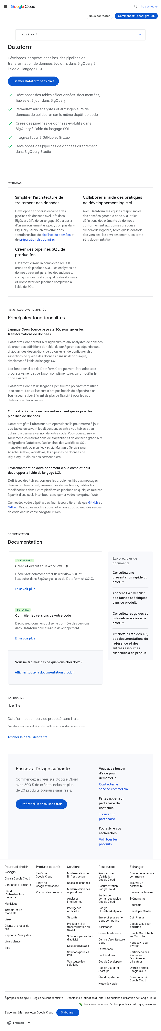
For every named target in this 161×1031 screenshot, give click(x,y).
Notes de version (109, 983)
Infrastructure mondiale (13, 911)
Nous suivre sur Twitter (139, 944)
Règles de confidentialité (48, 998)
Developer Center (140, 911)
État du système (109, 977)
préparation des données (37, 240)
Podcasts (135, 904)
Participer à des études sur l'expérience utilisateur (139, 957)
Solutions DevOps (78, 945)
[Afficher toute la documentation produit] (45, 672)
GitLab (12, 507)
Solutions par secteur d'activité (80, 938)
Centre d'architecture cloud (112, 941)
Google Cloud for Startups (109, 969)
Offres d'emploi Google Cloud (139, 969)
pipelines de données (56, 235)
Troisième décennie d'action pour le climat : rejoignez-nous (120, 1004)
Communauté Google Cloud (138, 979)
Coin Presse (137, 917)
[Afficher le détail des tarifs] (27, 737)
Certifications (107, 955)
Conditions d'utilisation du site (85, 998)
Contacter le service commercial (142, 875)
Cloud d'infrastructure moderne (14, 894)
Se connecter (149, 6)
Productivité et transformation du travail (78, 927)
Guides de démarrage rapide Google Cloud (110, 898)
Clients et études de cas (17, 927)
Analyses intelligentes (74, 900)
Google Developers (110, 961)
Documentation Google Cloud (108, 887)
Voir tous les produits (49, 892)
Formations (106, 949)
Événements (137, 898)
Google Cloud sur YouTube (140, 925)
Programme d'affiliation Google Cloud (107, 876)
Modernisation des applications (78, 891)
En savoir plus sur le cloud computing (111, 919)
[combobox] (19, 1022)
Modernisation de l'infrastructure (78, 875)
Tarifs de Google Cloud (44, 875)
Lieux (8, 919)
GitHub (93, 503)
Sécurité (72, 917)
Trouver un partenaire (136, 884)
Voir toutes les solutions (76, 963)
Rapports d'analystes (18, 935)
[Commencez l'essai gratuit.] (136, 16)
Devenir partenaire (141, 892)
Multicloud (11, 903)
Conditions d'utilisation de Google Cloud (131, 998)
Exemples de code (110, 933)
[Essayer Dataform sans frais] (33, 81)
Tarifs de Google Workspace (47, 884)
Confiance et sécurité (18, 884)
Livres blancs (13, 941)
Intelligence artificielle (74, 909)
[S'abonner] (67, 1012)
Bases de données (78, 882)
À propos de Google (17, 998)
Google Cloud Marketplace (110, 909)
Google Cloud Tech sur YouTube (141, 935)
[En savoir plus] (25, 589)
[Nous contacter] (99, 16)
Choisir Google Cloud (17, 878)
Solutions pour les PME (78, 954)
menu (5, 6)
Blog (7, 947)
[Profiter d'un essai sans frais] (41, 804)
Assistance (105, 926)
